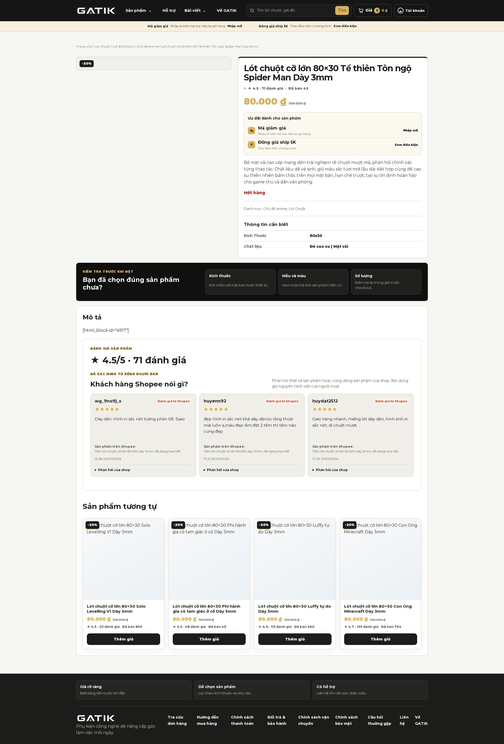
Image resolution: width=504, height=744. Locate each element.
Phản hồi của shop (114, 470)
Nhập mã (234, 26)
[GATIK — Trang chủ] (96, 10)
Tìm (342, 10)
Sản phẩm (135, 10)
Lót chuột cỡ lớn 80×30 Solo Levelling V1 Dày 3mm (116, 609)
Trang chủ (84, 46)
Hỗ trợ (169, 10)
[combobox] (294, 10)
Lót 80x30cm (123, 46)
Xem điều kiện (345, 26)
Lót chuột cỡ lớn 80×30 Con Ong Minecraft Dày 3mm (378, 609)
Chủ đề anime (147, 46)
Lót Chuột (102, 46)
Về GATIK (227, 10)
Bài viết (193, 10)
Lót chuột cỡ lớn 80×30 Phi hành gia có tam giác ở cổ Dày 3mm (206, 609)
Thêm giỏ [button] (123, 639)
